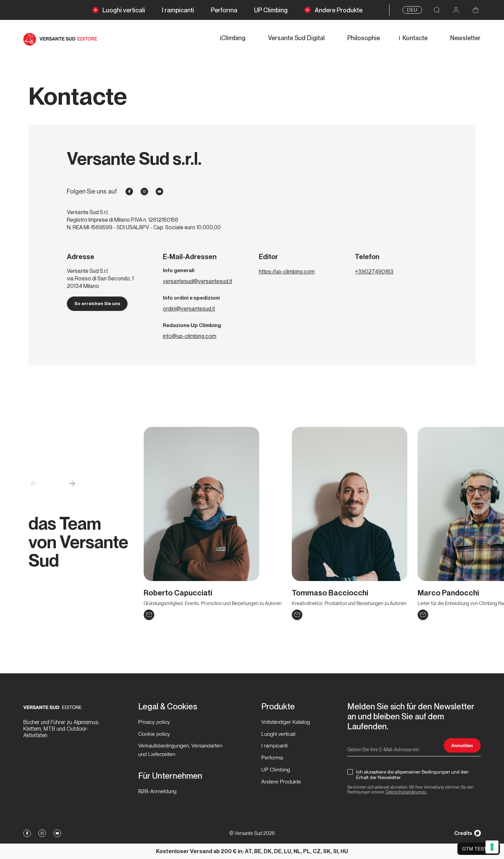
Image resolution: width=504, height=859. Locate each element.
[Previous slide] (33, 483)
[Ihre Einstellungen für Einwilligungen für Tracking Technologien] (492, 847)
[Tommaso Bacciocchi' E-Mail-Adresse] (297, 615)
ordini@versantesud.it (189, 308)
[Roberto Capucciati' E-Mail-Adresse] (149, 615)
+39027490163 (374, 271)
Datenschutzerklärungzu (405, 792)
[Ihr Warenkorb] (476, 10)
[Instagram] (144, 191)
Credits (463, 833)
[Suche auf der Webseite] (437, 10)
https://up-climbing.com (287, 271)
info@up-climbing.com (189, 336)
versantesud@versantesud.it (197, 281)
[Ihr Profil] (456, 10)
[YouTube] (159, 191)
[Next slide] (72, 483)
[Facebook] (129, 191)
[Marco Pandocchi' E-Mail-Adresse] (423, 615)
